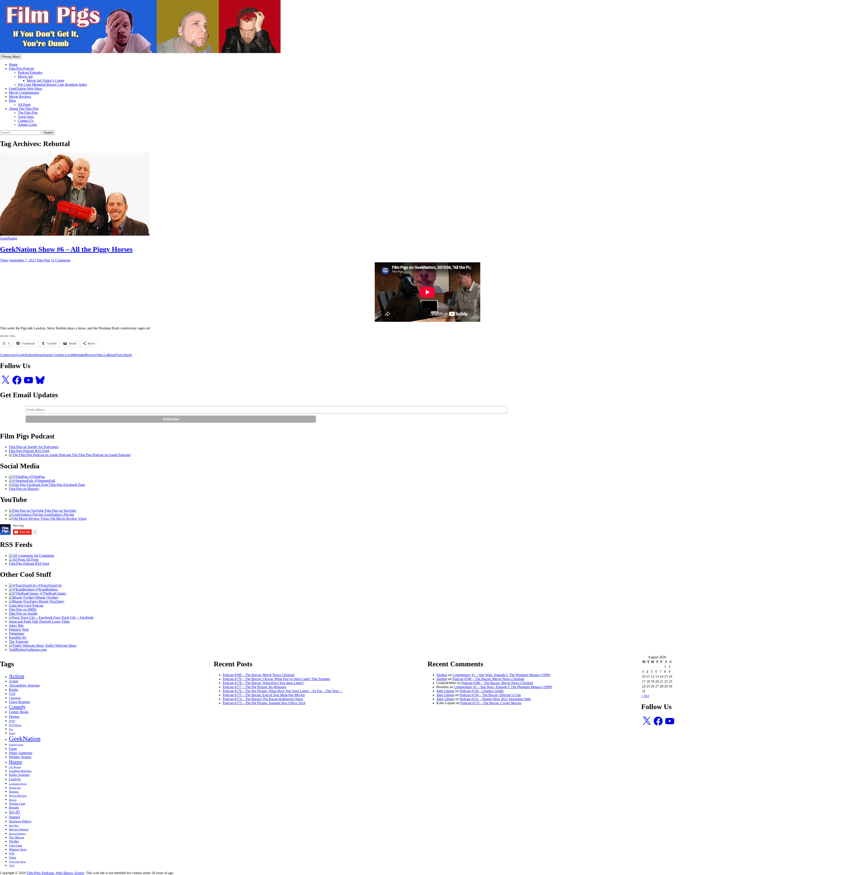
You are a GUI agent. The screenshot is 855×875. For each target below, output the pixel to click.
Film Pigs (43, 260)
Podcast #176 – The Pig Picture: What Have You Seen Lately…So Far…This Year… (282, 691)
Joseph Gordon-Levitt (58, 355)
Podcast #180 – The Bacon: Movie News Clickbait (258, 675)
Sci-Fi (14, 812)
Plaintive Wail (18, 629)
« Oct (645, 696)
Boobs (13, 689)
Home (13, 64)
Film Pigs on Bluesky (24, 489)
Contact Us (26, 120)
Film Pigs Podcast (21, 68)
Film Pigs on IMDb (22, 609)
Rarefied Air (17, 637)
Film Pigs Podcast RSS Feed (29, 451)
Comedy (17, 707)
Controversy (8, 355)
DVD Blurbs (15, 725)
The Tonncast (18, 641)
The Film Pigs (28, 112)
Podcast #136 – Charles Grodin (482, 691)
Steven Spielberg (17, 833)
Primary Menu (11, 56)
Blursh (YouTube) (51, 601)
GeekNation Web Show (26, 88)
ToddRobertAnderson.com (28, 649)
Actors (13, 681)
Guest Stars (26, 116)
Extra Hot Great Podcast (26, 605)
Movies (12, 799)
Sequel (14, 817)
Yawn (12, 857)
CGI (12, 694)
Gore (13, 748)
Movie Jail (25, 76)
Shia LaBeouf (106, 355)
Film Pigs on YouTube (60, 510)
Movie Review (18, 795)
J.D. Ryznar (15, 767)
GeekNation (8, 238)
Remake (14, 807)
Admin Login (27, 124)
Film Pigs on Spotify (23, 613)
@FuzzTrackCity (49, 585)
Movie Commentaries (24, 92)
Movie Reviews (20, 96)
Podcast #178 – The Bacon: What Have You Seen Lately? (263, 683)
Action (16, 676)
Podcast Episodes (30, 72)
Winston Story (18, 849)
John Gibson (445, 691)
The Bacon (16, 837)
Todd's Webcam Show (60, 645)
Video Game (15, 845)
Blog (12, 100)
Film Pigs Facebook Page (66, 485)
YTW (11, 865)
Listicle (15, 779)
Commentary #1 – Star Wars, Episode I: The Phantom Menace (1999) (501, 675)
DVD (12, 721)
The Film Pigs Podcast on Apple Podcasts (100, 455)
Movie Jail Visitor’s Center (45, 80)
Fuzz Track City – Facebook (73, 617)
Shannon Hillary (20, 821)
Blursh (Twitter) (46, 597)
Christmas (15, 698)
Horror (15, 762)
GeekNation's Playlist (58, 514)
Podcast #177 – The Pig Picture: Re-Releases (254, 687)
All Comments (43, 555)
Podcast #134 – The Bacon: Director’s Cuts (490, 695)
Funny (12, 733)
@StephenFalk (44, 481)
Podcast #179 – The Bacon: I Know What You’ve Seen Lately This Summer (276, 679)
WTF (11, 853)
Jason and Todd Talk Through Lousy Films (39, 621)
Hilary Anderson (20, 753)
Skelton (441, 675)
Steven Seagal (18, 829)
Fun (11, 729)
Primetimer (16, 633)
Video (4, 260)
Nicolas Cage (17, 803)
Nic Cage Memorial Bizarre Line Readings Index (52, 84)
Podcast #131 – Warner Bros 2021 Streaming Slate (495, 699)
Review (91, 355)
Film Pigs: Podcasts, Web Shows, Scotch (55, 873)
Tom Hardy (124, 355)
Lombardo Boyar (18, 783)
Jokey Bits (16, 625)
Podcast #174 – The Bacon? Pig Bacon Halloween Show (263, 699)
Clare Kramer (19, 702)
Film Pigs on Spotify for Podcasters (34, 447)
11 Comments (60, 260)
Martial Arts (15, 788)
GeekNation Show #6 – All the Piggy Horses (66, 249)
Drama (14, 716)
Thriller (14, 841)
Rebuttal (80, 355)
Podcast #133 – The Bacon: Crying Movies (490, 703)
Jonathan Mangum (20, 771)
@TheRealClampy (52, 593)
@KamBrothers (46, 589)
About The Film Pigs (24, 108)
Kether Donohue (19, 775)
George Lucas (16, 744)
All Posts (24, 104)
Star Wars (13, 825)
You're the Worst (17, 861)
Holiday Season (20, 757)
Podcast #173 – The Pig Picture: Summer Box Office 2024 (264, 703)
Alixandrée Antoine (24, 685)
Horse (39, 355)
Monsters (14, 791)
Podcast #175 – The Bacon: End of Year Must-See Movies (264, 695)
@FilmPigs (36, 477)
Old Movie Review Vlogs (67, 518)
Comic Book (18, 712)
